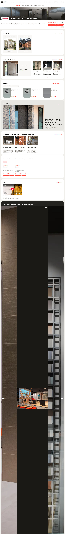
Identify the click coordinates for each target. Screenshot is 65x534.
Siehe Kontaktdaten (52, 22)
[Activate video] (12, 189)
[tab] (18, 5)
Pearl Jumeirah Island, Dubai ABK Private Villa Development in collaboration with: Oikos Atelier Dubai (53, 122)
